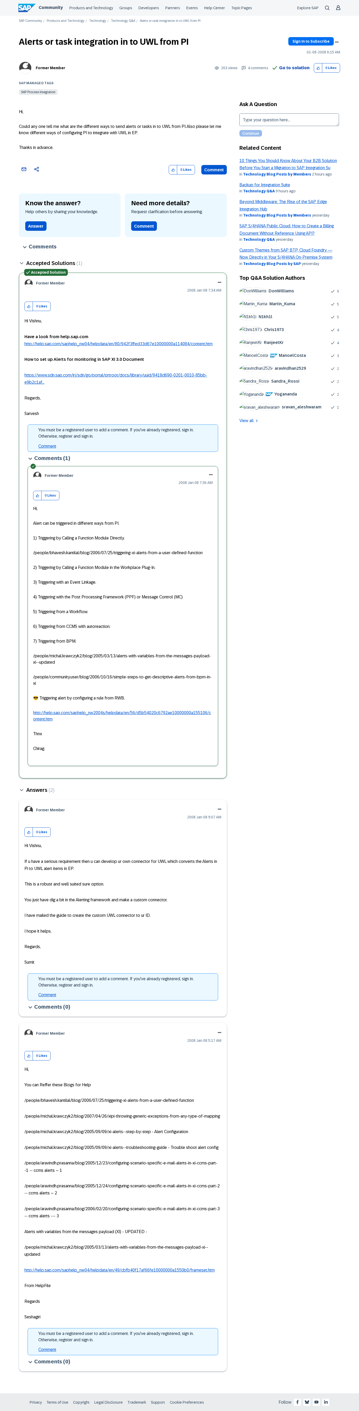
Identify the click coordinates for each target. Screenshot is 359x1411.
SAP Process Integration (38, 92)
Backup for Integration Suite (264, 185)
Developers (149, 8)
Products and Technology (91, 8)
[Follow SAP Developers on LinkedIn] (326, 1402)
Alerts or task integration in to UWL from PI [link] (170, 21)
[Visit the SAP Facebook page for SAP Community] (297, 1402)
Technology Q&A (123, 21)
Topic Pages (241, 8)
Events (192, 8)
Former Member (50, 68)
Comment (214, 170)
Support (158, 1402)
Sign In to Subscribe (311, 41)
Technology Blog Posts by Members (277, 174)
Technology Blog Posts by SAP (272, 264)
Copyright (81, 1402)
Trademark (136, 1402)
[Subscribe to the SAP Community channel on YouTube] (316, 1402)
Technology (97, 21)
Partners (172, 8)
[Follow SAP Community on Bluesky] (307, 1402)
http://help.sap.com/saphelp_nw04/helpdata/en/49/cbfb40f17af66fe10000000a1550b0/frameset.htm (119, 1270)
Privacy (36, 1402)
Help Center (214, 8)
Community (51, 7)
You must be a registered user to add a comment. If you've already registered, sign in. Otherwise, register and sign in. (116, 433)
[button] (318, 68)
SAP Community (30, 21)
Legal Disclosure (108, 1402)
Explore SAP (308, 8)
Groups (125, 8)
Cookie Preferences (187, 1402)
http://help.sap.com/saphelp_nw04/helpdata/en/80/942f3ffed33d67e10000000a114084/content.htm (118, 344)
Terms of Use (57, 1402)
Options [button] (337, 42)
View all (246, 420)
